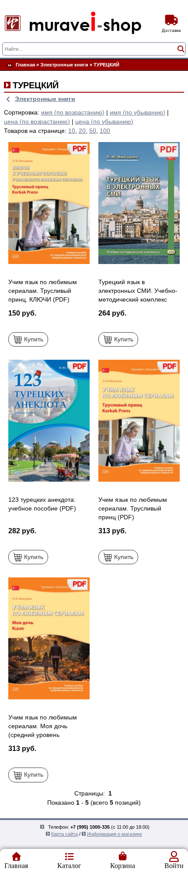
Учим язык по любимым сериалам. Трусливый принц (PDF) (132, 508)
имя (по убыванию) (137, 112)
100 (105, 130)
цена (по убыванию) (104, 121)
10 (71, 130)
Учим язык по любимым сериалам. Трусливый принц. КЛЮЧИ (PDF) (42, 290)
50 (92, 130)
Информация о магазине (114, 834)
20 (82, 130)
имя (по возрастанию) (72, 112)
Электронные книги (64, 64)
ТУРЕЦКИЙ (106, 64)
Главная (25, 64)
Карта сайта (64, 834)
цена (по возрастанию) (37, 121)
